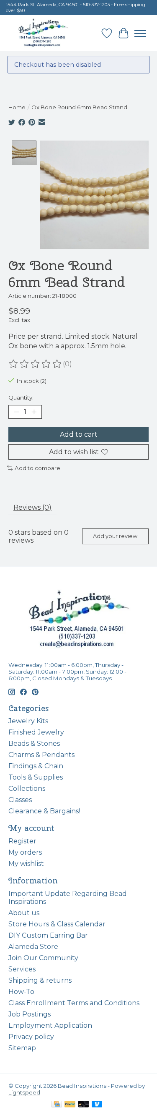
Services (22, 969)
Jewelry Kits (28, 721)
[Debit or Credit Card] (83, 1105)
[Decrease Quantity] (16, 411)
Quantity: (20, 397)
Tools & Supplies (35, 777)
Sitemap (22, 1048)
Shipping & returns (40, 980)
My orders (25, 852)
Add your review (115, 536)
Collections (26, 788)
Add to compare (37, 468)
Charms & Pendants (41, 755)
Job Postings (29, 1014)
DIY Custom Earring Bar (48, 935)
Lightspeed (24, 1092)
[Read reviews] (35, 364)
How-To (21, 992)
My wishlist (26, 864)
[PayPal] (69, 1105)
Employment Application (50, 1025)
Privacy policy (31, 1037)
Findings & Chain (35, 766)
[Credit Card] (56, 1105)
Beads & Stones (34, 743)
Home (17, 107)
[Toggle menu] (140, 33)
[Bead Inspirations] (42, 33)
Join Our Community (43, 958)
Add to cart (79, 434)
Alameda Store (33, 947)
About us (23, 913)
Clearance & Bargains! (44, 811)
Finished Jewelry (36, 732)
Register (22, 841)
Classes (20, 800)
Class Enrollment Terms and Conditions (73, 1003)
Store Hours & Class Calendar (57, 924)
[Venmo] (97, 1105)
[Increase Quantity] (33, 411)
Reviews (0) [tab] (32, 507)
